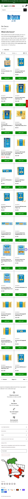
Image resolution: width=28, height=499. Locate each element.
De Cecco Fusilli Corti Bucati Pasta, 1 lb (20, 71)
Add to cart (7, 78)
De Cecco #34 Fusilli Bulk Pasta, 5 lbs (7, 98)
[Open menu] (2, 5)
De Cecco (3, 69)
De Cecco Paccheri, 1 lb (6, 71)
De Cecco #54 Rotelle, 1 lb (21, 287)
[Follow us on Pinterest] (10, 484)
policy (17, 405)
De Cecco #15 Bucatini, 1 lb (6, 180)
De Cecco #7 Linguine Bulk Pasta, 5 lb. (6, 314)
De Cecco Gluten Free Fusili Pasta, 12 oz (20, 260)
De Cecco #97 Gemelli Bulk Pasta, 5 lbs (20, 152)
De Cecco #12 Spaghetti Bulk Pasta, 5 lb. (20, 314)
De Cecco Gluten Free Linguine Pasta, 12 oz (6, 233)
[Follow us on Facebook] (2, 484)
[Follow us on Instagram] (7, 484)
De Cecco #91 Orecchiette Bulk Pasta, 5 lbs (6, 125)
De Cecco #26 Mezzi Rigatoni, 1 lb (19, 180)
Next (24, 379)
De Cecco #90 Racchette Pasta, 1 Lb (20, 207)
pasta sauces (20, 43)
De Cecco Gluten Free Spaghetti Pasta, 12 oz (20, 233)
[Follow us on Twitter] (5, 484)
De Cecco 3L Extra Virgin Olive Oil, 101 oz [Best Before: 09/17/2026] (6, 153)
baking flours (12, 44)
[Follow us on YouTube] (12, 484)
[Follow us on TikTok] (14, 484)
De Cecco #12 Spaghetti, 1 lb (20, 341)
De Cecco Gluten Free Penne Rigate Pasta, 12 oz (7, 288)
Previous (5, 379)
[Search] (25, 10)
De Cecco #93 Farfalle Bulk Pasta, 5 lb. (20, 98)
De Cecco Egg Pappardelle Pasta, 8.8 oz (21, 124)
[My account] (23, 6)
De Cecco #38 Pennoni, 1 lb (20, 367)
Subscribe (5, 454)
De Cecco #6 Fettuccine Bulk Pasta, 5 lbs (6, 367)
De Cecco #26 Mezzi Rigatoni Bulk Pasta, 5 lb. (6, 341)
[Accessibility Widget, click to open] (25, 249)
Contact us (14, 413)
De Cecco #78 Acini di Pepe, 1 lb (6, 207)
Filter (4, 53)
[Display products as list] (26, 53)
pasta (15, 36)
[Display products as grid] (24, 53)
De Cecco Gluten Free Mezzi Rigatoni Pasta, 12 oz (6, 261)
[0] (25, 6)
